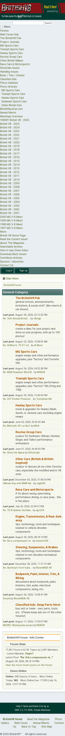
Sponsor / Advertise (12, 261)
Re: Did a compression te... (17, 540)
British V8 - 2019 (10, 146)
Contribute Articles (11, 257)
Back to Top (29, 726)
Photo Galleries (9, 82)
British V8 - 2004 (10, 202)
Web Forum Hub (9, 34)
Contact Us (6, 265)
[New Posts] (9, 304)
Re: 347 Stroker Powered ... (17, 399)
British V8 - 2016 (10, 157)
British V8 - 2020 (10, 142)
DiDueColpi (34, 452)
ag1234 (40, 510)
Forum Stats (18, 644)
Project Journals (9, 42)
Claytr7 (29, 653)
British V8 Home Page (13, 235)
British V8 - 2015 (10, 161)
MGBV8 (41, 372)
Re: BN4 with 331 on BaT (16, 425)
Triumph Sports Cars (12, 49)
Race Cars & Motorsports (15, 64)
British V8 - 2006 (10, 194)
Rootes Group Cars (11, 56)
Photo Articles (8, 86)
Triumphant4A (44, 399)
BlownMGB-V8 (44, 567)
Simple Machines (42, 710)
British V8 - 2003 (10, 205)
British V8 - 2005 (10, 198)
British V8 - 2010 (10, 179)
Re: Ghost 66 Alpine (13, 452)
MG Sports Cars (9, 45)
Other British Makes (11, 60)
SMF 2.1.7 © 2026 (23, 710)
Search (48, 23)
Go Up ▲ (44, 706)
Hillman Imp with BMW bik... (18, 483)
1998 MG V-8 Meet (11, 224)
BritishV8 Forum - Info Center (25, 637)
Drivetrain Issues (10, 67)
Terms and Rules (30, 706)
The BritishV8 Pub (10, 38)
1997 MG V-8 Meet (11, 228)
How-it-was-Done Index (14, 250)
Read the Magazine (38, 719)
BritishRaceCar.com (11, 108)
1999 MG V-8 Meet (11, 220)
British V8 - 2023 (10, 131)
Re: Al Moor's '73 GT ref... (16, 345)
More (3, 231)
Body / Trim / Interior (12, 75)
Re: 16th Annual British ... (16, 318)
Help (18, 706)
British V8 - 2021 (10, 138)
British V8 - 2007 (10, 190)
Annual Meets (8, 112)
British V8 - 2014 (10, 164)
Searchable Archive (11, 246)
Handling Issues (9, 71)
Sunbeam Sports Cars (13, 101)
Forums (4, 30)
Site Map (46, 726)
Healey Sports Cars (11, 53)
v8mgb (37, 318)
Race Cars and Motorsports (35, 489)
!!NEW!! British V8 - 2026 (14, 120)
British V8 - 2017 (10, 153)
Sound (6, 598)
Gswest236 (42, 540)
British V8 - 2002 (10, 209)
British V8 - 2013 (10, 168)
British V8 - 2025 (10, 123)
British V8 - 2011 (10, 175)
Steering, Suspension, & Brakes (37, 547)
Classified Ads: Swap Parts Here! (38, 604)
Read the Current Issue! (14, 239)
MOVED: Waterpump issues (18, 625)
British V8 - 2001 (10, 213)
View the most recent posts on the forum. (29, 665)
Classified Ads (8, 79)
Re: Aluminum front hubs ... (17, 567)
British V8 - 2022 (10, 135)
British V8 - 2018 (10, 149)
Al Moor (38, 345)
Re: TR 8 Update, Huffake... (17, 510)
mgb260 (40, 483)
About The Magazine (12, 243)
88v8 (36, 425)
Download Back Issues (13, 254)
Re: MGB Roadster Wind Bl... (18, 372)
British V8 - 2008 (10, 187)
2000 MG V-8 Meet (11, 216)
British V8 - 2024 (10, 127)
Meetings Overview (11, 116)
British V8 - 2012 (10, 172)
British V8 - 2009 (10, 183)
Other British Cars (11, 105)
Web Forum (21, 723)
